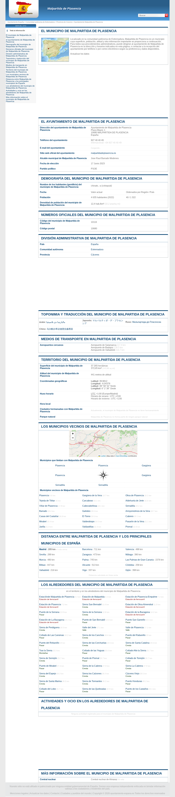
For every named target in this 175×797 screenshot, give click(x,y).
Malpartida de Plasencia (64, 8)
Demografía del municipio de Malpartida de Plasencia (91, 178)
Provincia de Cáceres (64, 22)
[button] (73, 434)
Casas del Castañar (49, 516)
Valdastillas (88, 527)
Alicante (86, 565)
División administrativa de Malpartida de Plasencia (89, 238)
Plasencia (60, 465)
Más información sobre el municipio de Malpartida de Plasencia (101, 773)
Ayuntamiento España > (17, 22)
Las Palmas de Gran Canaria (140, 560)
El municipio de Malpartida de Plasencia (79, 31)
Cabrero (129, 516)
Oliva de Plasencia (135, 495)
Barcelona (87, 549)
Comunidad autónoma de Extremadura (40, 22)
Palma (85, 560)
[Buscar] (166, 15)
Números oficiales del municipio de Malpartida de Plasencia (98, 215)
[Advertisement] (103, 91)
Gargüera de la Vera (92, 495)
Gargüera (146, 465)
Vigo (84, 570)
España (94, 244)
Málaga (129, 554)
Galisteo (86, 511)
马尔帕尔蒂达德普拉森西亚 (60, 329)
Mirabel (42, 521)
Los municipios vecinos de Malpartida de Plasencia (89, 426)
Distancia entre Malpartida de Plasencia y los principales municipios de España (18, 81)
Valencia (130, 549)
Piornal (129, 527)
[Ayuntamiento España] (24, 14)
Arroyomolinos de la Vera (138, 511)
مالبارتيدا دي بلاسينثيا (55, 322)
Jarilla (42, 527)
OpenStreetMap (122, 456)
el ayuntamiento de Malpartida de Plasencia (83, 121)
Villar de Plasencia (48, 506)
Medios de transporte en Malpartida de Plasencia (88, 339)
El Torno (86, 516)
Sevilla (42, 554)
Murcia (42, 560)
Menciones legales (19, 793)
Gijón (128, 570)
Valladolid (44, 570)
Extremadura (97, 249)
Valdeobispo (88, 521)
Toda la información (17, 31)
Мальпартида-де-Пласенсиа (146, 322)
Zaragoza (87, 554)
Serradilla (60, 485)
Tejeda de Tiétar (47, 500)
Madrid (42, 549)
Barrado (43, 511)
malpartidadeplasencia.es (103, 153)
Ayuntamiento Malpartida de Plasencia (88, 22)
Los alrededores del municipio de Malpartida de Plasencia (97, 585)
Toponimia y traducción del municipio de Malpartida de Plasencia (102, 314)
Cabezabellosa (89, 506)
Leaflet (103, 456)
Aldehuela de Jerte (135, 500)
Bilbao (42, 565)
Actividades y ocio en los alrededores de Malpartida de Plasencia (18, 93)
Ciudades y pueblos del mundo (76, 793)
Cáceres (95, 255)
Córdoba (130, 565)
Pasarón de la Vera (135, 521)
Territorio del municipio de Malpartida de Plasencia (90, 360)
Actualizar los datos (79, 54)
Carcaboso (87, 500)
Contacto (54, 793)
